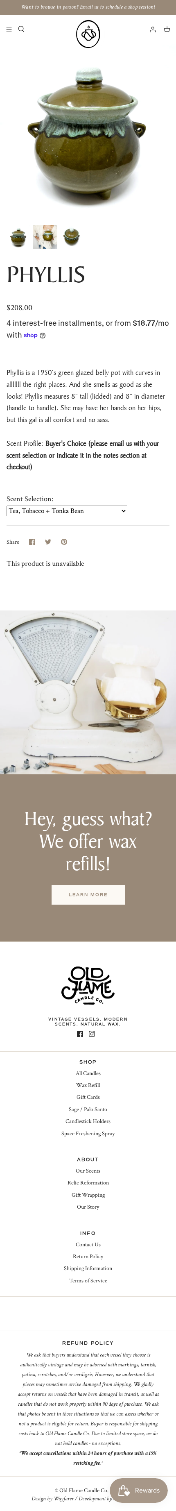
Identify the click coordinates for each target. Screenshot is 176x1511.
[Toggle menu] (9, 29)
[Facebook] (80, 1034)
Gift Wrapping (88, 1195)
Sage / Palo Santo (88, 1109)
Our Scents (88, 1171)
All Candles (88, 1073)
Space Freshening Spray (88, 1133)
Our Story (88, 1207)
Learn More (88, 894)
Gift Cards (88, 1097)
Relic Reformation (88, 1183)
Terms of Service (88, 1280)
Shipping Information (88, 1268)
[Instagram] (92, 1034)
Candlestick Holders (88, 1121)
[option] (88, 132)
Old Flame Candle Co (83, 1490)
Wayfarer (64, 1498)
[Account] (149, 29)
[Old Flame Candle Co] (88, 34)
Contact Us (88, 1244)
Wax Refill (88, 1085)
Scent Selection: (30, 499)
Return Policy (88, 1256)
